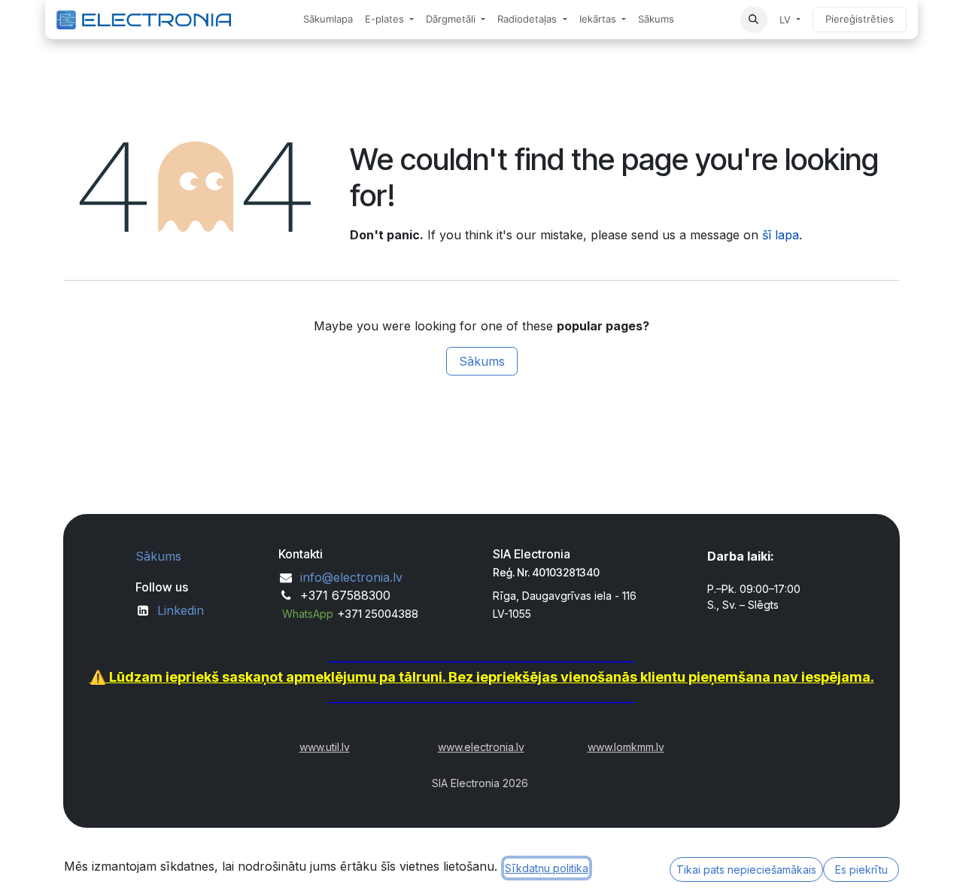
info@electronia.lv (351, 577)
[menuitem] (328, 19)
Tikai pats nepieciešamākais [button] (746, 869)
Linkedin (180, 610)
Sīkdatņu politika (546, 868)
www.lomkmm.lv (626, 746)
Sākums (482, 361)
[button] (753, 19)
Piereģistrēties (859, 19)
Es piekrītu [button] (861, 869)
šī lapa (780, 234)
